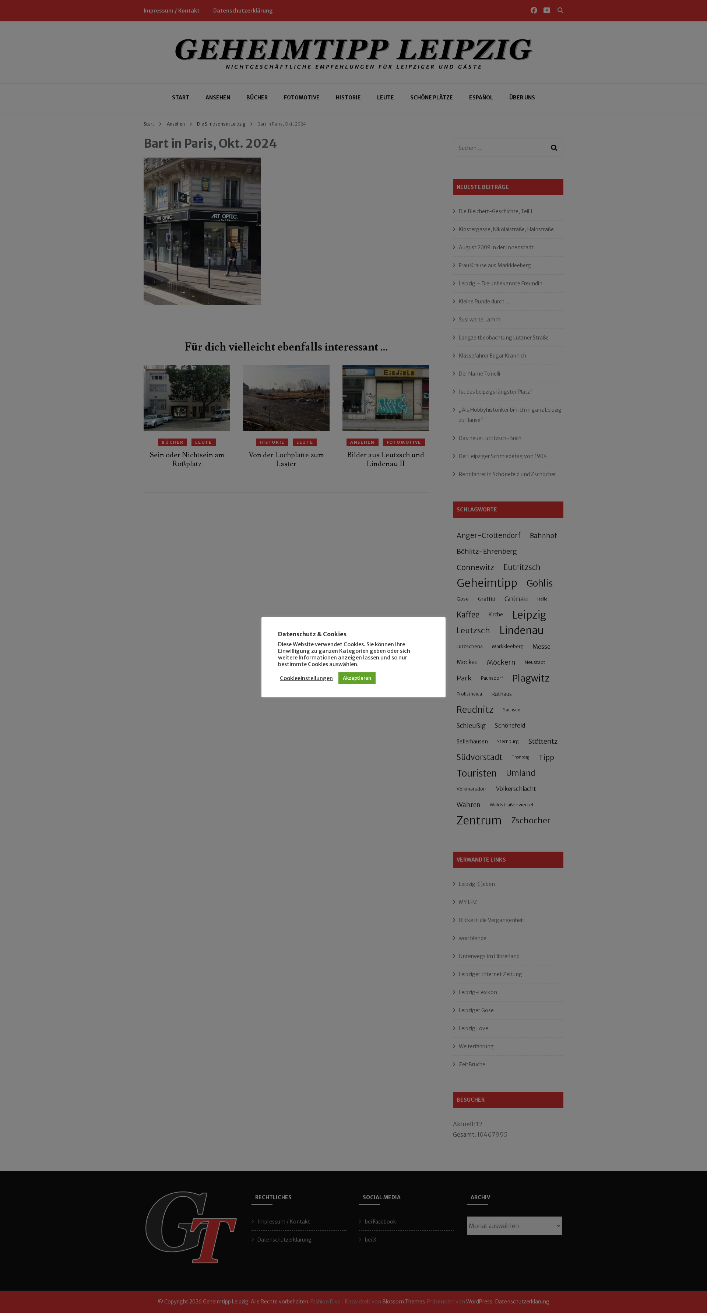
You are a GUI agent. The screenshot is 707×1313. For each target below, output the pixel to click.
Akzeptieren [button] (357, 678)
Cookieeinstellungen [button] (306, 678)
